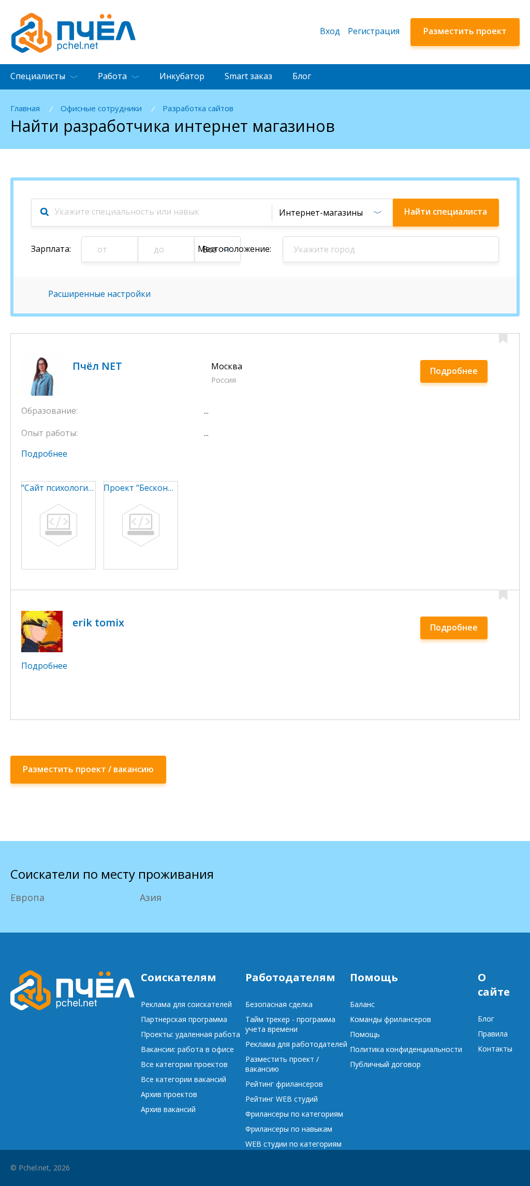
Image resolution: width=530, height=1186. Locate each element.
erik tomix (98, 622)
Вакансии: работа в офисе (187, 1049)
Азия (150, 897)
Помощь (365, 1034)
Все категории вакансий (183, 1079)
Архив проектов (169, 1094)
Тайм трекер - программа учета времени (290, 1024)
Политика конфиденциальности (406, 1049)
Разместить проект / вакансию (282, 1064)
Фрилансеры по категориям (294, 1114)
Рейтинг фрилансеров (284, 1084)
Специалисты (37, 76)
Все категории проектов (184, 1064)
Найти (445, 211)
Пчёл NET (97, 366)
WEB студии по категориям (293, 1144)
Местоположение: (234, 248)
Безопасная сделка (279, 1004)
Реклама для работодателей (296, 1044)
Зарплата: (51, 248)
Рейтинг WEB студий (281, 1099)
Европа (27, 897)
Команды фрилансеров (390, 1019)
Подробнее (454, 371)
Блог (301, 76)
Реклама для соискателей (186, 1004)
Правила (493, 1034)
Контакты (495, 1049)
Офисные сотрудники (101, 108)
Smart (248, 76)
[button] (332, 213)
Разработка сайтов (198, 108)
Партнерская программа (184, 1019)
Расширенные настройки (99, 293)
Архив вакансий (168, 1109)
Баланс (362, 1004)
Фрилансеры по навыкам (288, 1129)
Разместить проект (465, 31)
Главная (25, 108)
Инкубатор (181, 76)
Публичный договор (385, 1064)
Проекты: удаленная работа (190, 1034)
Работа (112, 76)
